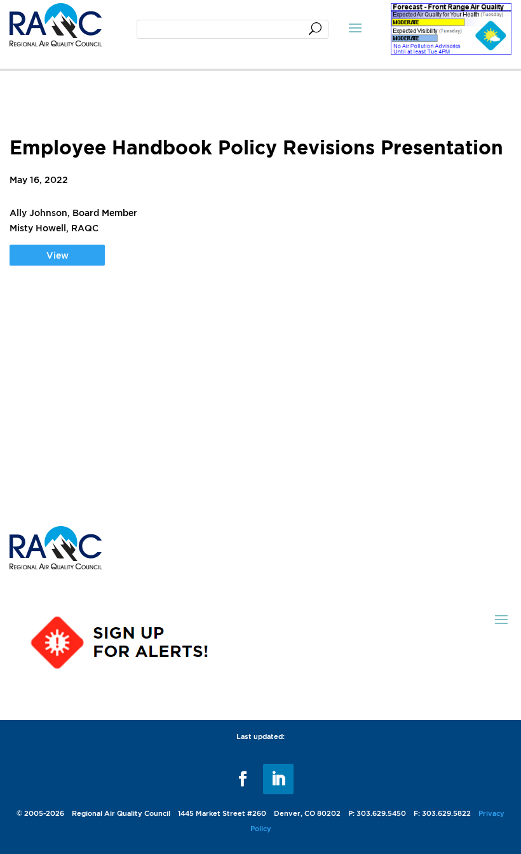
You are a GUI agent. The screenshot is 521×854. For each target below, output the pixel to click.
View (57, 255)
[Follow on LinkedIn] (278, 779)
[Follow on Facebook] (242, 779)
